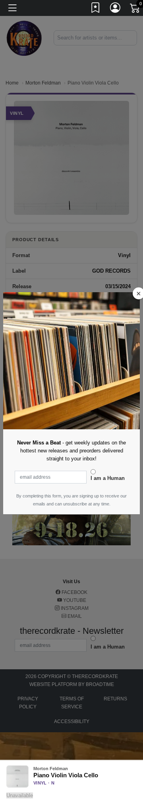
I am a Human (108, 478)
